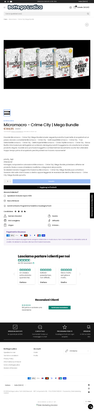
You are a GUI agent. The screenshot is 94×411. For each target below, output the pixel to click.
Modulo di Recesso (10, 368)
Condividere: (8, 211)
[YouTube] (11, 1)
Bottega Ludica (9, 121)
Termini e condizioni (11, 355)
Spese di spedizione (17, 131)
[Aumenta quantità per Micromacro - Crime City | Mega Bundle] (10, 181)
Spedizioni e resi (9, 352)
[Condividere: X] (19, 211)
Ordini (36, 352)
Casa (5, 19)
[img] (48, 260)
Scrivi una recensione (59, 308)
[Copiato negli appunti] (25, 211)
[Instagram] (8, 1)
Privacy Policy (8, 359)
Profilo (36, 355)
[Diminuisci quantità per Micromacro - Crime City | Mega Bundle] (5, 181)
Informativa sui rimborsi (12, 362)
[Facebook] (5, 1)
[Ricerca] (88, 14)
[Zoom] (86, 24)
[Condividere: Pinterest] (22, 211)
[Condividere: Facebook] (15, 211)
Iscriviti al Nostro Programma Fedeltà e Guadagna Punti (29, 206)
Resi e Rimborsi (13, 201)
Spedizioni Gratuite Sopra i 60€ (19, 196)
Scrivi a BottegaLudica (12, 365)
